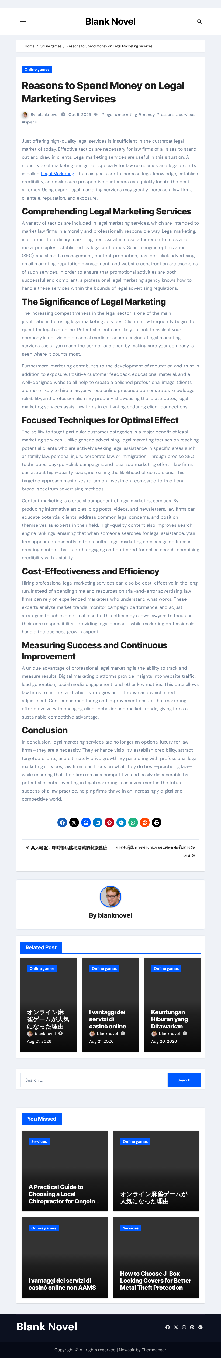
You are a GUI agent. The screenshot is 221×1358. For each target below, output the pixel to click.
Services (39, 1141)
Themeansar (154, 1350)
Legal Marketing (57, 173)
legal (108, 114)
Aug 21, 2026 (39, 1041)
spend (31, 122)
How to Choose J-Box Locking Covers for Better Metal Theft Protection (155, 1280)
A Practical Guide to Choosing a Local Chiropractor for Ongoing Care (63, 1197)
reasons (167, 114)
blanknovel (47, 114)
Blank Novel (110, 21)
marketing (127, 114)
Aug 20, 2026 (164, 1041)
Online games (37, 69)
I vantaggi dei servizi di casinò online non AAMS (107, 1023)
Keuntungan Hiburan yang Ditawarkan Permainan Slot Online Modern (172, 1026)
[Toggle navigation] (23, 21)
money (148, 114)
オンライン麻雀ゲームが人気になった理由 (48, 1019)
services (187, 114)
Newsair (127, 1350)
